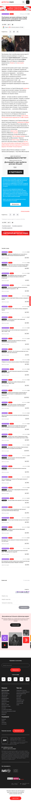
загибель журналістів (7, 228)
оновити (27, 589)
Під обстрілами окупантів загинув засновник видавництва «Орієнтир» (15, 416)
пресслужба (20, 63)
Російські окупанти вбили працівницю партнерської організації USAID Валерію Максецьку (14, 510)
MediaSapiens (5, 692)
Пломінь (12, 63)
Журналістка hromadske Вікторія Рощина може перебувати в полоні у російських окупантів (14, 426)
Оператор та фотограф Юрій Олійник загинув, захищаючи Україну (15, 298)
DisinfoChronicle (5, 701)
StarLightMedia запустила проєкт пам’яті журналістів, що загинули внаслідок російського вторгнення (14, 277)
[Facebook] (10, 31)
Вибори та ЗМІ (5, 704)
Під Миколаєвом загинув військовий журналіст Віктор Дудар (13, 530)
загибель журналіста (17, 226)
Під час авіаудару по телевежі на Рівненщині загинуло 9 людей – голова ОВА (14, 479)
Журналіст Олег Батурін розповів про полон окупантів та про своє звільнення (15, 352)
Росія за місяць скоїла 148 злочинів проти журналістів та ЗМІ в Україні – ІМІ (15, 330)
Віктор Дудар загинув (19, 136)
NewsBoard (4, 700)
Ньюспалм (4, 712)
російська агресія (7, 226)
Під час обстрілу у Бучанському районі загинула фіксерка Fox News (13, 458)
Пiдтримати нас (18, 730)
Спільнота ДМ (15, 625)
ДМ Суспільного (5, 693)
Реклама (19, 696)
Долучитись (15, 204)
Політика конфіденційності (23, 692)
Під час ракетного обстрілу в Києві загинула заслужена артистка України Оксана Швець (15, 447)
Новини (11, 14)
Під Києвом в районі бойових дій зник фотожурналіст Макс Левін (13, 382)
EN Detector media (6, 706)
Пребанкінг (4, 696)
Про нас (19, 688)
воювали (25, 88)
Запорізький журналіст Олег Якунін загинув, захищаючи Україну (15, 309)
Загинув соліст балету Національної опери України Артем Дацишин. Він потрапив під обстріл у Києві (15, 437)
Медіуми (4, 714)
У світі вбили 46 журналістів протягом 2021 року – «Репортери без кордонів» (15, 551)
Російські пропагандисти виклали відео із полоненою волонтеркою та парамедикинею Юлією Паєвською (14, 394)
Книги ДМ (19, 695)
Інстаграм (4, 724)
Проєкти (4, 688)
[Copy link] (17, 31)
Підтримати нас (20, 700)
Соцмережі (5, 717)
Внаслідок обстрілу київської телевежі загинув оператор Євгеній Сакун (15, 540)
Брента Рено (14, 131)
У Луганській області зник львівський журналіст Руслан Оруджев (13, 320)
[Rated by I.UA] (21, 779)
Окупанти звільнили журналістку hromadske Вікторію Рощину (15, 372)
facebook (4, 719)
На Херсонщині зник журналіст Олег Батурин (18, 500)
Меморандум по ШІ (21, 693)
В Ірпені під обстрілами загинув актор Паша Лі (18, 520)
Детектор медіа (5, 690)
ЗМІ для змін (5, 695)
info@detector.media (8, 747)
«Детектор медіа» (25, 211)
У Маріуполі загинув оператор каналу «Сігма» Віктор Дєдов (15, 362)
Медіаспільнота (5, 14)
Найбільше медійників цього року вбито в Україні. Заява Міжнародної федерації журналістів (14, 255)
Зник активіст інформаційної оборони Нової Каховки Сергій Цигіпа (15, 490)
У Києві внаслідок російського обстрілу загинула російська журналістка (14, 341)
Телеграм (4, 722)
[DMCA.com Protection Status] (10, 779)
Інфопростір (4, 252)
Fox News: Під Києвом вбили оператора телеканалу (14, 469)
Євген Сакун (15, 139)
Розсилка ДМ (20, 703)
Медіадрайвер (5, 698)
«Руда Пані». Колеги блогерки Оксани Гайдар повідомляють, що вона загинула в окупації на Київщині (15, 265)
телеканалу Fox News (23, 122)
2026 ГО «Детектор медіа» (9, 748)
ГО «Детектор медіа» (7, 709)
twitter (3, 720)
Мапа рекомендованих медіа (9, 711)
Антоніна (4, 708)
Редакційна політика (22, 690)
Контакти (19, 698)
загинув (15, 133)
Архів (18, 704)
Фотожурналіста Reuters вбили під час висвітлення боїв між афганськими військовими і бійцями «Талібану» (15, 562)
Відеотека (4, 703)
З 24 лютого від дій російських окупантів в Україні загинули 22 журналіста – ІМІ (14, 288)
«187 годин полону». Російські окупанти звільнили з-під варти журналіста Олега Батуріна (14, 405)
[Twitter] (13, 31)
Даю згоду (15, 798)
